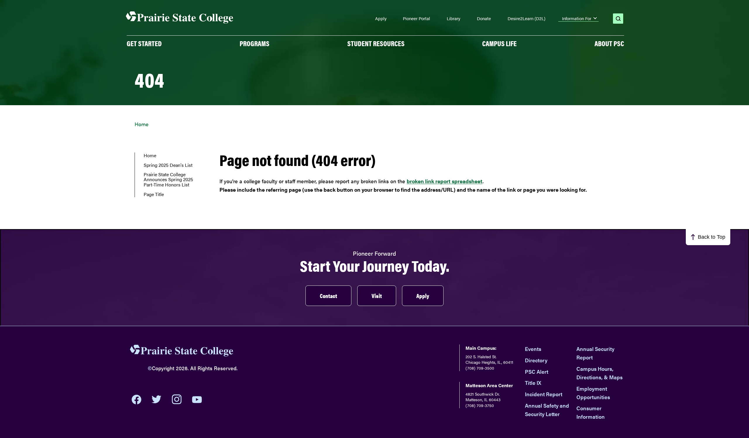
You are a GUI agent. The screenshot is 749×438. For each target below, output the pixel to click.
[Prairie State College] (181, 352)
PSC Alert (536, 371)
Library (453, 18)
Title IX (533, 382)
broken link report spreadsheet (444, 181)
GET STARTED (144, 43)
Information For (576, 18)
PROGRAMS (254, 43)
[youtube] (197, 399)
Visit (377, 295)
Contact (328, 295)
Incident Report (543, 394)
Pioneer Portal (416, 18)
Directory (536, 360)
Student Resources (376, 43)
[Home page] (179, 17)
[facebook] (136, 399)
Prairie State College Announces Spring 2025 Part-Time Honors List (168, 179)
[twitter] (157, 399)
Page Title (154, 194)
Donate (484, 18)
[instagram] (177, 399)
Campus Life (499, 43)
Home (141, 124)
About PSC (609, 43)
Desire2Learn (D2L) (526, 18)
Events (533, 348)
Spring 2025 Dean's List (168, 165)
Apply (380, 18)
